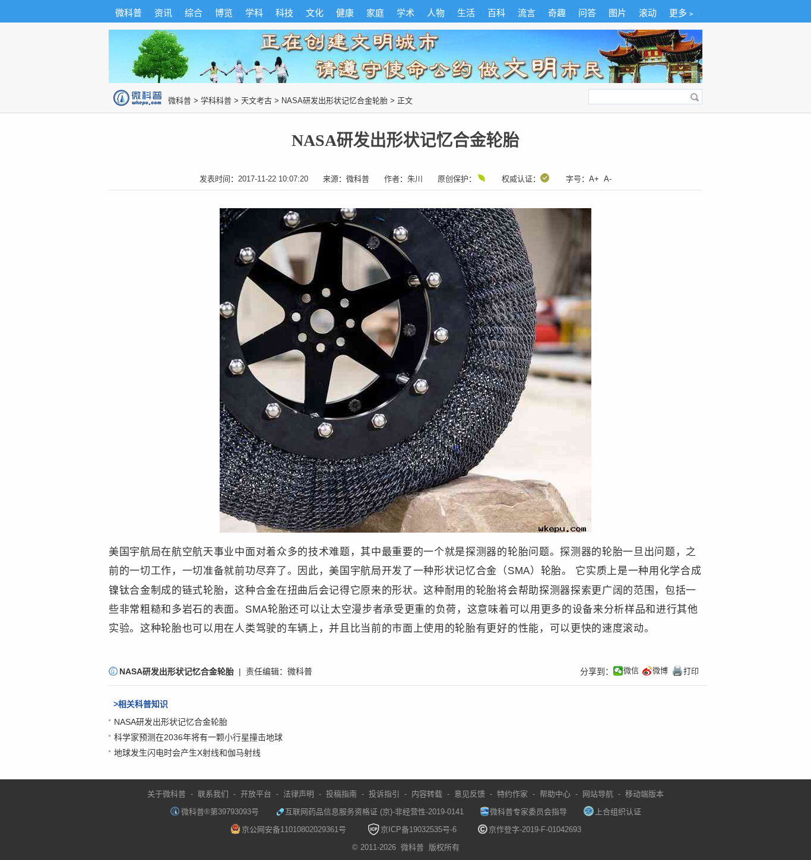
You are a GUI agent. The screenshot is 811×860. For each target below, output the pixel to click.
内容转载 (426, 793)
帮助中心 (555, 793)
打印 (685, 671)
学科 (254, 13)
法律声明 (298, 793)
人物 (436, 13)
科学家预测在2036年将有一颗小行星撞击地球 (198, 737)
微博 (660, 670)
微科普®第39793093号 (220, 811)
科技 (284, 13)
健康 (345, 13)
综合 (193, 13)
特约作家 (512, 793)
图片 (617, 13)
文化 (315, 13)
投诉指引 (384, 793)
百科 (496, 13)
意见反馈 (469, 793)
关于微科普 (166, 793)
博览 (224, 13)
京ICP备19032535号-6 (419, 829)
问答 (587, 13)
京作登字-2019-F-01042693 (535, 829)
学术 (405, 13)
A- (608, 178)
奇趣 (557, 13)
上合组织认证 (618, 811)
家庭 (375, 13)
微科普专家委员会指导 (528, 811)
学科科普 (216, 100)
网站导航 (597, 793)
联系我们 (213, 793)
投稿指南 (341, 793)
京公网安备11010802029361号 (294, 829)
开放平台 (255, 793)
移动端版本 (644, 793)
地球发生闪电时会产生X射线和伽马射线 (187, 752)
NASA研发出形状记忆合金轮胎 (334, 100)
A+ (594, 178)
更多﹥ (682, 13)
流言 (527, 13)
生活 (466, 13)
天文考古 (256, 100)
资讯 (163, 13)
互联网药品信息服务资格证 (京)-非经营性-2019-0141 (374, 811)
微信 (631, 670)
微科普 (128, 13)
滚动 (648, 13)
